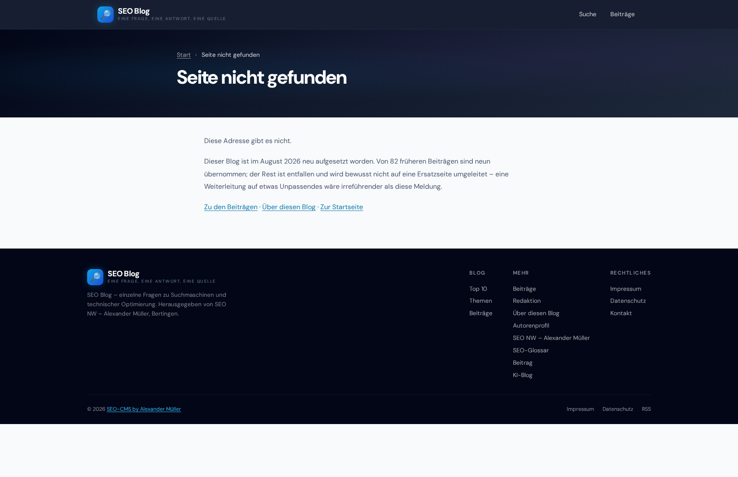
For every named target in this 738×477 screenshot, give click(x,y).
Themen (480, 300)
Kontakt (621, 313)
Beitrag (523, 362)
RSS (646, 409)
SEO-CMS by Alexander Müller (144, 409)
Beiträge (622, 14)
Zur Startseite (341, 206)
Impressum (625, 289)
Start (184, 55)
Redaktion (527, 300)
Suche (587, 14)
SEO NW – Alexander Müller (551, 338)
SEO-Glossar (531, 350)
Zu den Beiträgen (231, 206)
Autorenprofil (531, 325)
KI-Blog (523, 375)
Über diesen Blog (289, 206)
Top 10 (478, 289)
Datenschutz (628, 300)
